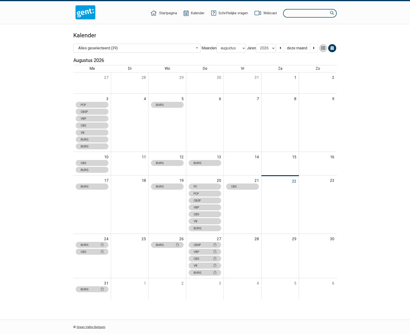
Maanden (209, 48)
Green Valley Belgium (91, 327)
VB (82, 132)
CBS (83, 125)
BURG (85, 139)
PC (195, 186)
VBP (83, 118)
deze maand (297, 48)
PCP (83, 105)
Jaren (251, 48)
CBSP (84, 111)
